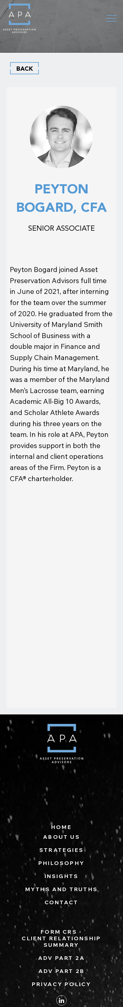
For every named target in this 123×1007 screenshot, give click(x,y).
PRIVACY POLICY (62, 984)
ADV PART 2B (61, 971)
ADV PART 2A (61, 958)
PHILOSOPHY (61, 863)
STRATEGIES (61, 850)
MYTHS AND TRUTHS (61, 889)
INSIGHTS (62, 876)
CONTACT (61, 902)
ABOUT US (61, 837)
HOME (61, 827)
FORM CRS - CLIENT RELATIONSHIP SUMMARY (61, 938)
